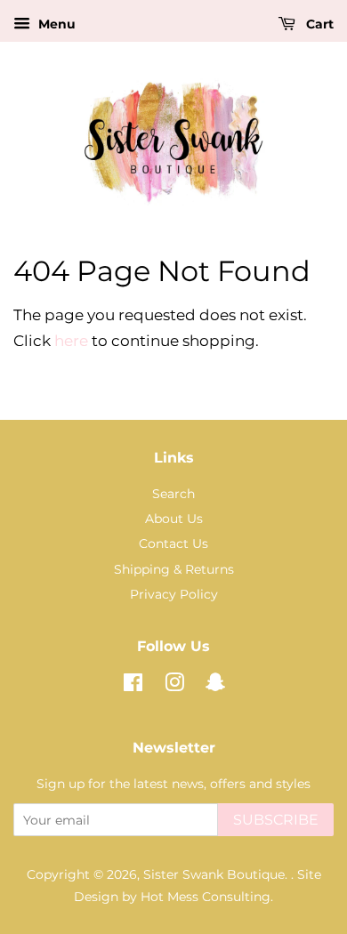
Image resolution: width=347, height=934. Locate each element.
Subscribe (276, 819)
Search (173, 494)
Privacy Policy (174, 594)
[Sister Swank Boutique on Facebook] (133, 686)
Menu (55, 24)
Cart (318, 24)
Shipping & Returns (174, 569)
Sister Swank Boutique (214, 874)
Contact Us (173, 543)
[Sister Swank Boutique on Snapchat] (215, 686)
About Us (174, 519)
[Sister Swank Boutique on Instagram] (174, 686)
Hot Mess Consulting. (207, 897)
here (71, 341)
